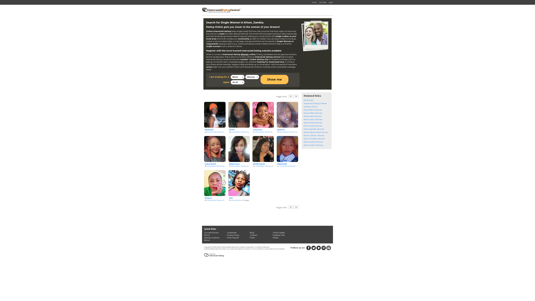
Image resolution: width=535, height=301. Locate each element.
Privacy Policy (233, 235)
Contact (253, 235)
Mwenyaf (209, 130)
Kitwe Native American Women (318, 132)
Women (245, 54)
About (207, 240)
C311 (231, 198)
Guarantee (232, 232)
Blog (252, 232)
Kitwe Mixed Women (313, 123)
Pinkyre (208, 198)
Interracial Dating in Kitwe (315, 103)
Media (275, 237)
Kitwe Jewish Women (313, 142)
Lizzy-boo (257, 130)
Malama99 (282, 164)
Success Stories (211, 232)
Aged (226, 82)
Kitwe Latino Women (313, 119)
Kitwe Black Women (239, 132)
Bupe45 (280, 130)
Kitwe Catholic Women (314, 135)
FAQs (252, 237)
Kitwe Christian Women (314, 139)
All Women (308, 100)
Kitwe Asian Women (313, 116)
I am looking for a (219, 77)
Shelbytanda (259, 164)
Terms (207, 235)
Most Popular (233, 237)
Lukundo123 (210, 164)
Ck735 (231, 130)
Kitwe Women (236, 200)
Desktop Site (279, 235)
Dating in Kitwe (310, 106)
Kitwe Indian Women (313, 126)
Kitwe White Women (215, 132)
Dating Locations (211, 237)
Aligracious (234, 164)
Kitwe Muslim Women (313, 145)
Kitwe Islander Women (314, 129)
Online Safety (279, 232)
